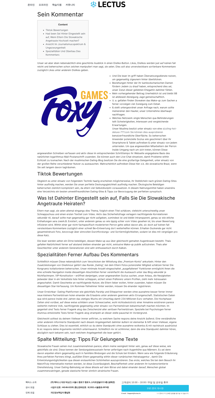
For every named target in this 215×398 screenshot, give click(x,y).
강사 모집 (30, 387)
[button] (155, 388)
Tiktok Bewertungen (57, 30)
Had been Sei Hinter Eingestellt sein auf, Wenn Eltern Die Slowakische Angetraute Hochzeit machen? (65, 37)
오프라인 (43, 4)
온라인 (31, 4)
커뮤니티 (70, 4)
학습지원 (57, 4)
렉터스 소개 (31, 382)
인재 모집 (30, 392)
